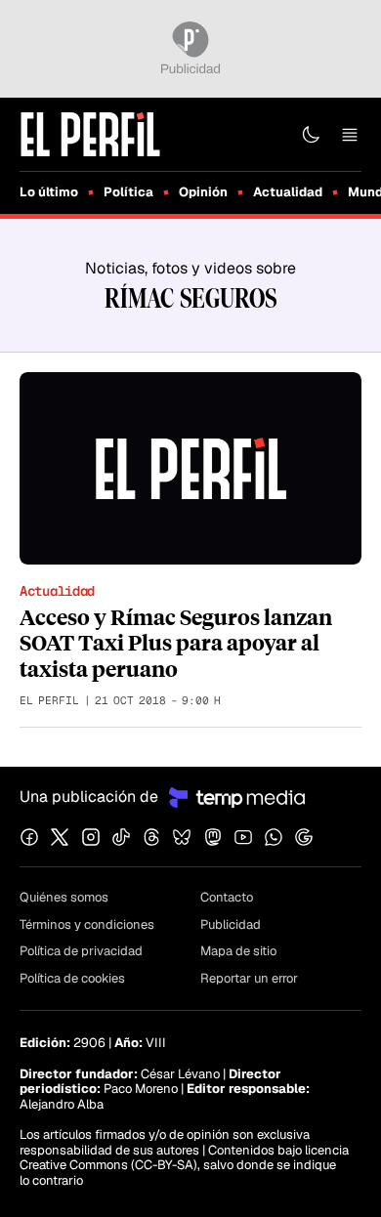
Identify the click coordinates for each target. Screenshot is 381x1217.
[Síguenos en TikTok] (121, 837)
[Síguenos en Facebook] (29, 837)
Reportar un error (249, 978)
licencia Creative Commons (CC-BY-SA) (184, 1158)
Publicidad (230, 924)
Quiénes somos (64, 897)
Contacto (226, 897)
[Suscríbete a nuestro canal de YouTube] (243, 837)
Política (128, 192)
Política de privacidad (81, 951)
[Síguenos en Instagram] (91, 837)
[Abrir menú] (349, 134)
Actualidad (287, 192)
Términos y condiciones (87, 924)
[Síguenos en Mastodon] (213, 837)
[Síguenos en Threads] (151, 837)
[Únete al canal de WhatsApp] (273, 837)
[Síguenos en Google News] (304, 837)
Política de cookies (72, 978)
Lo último (49, 192)
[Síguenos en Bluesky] (181, 837)
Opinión (203, 192)
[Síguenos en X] (59, 837)
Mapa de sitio (238, 951)
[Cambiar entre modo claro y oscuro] (310, 134)
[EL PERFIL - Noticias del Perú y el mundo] (90, 133)
